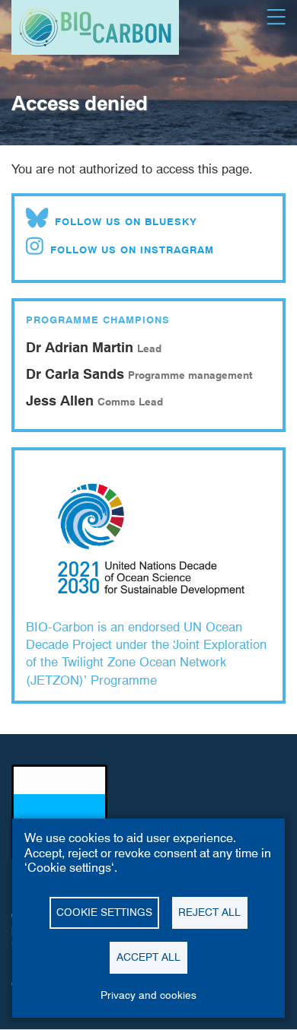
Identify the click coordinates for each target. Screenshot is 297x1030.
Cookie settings (104, 912)
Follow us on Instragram (132, 249)
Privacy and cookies (148, 995)
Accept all (148, 957)
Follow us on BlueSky (126, 221)
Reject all (209, 912)
